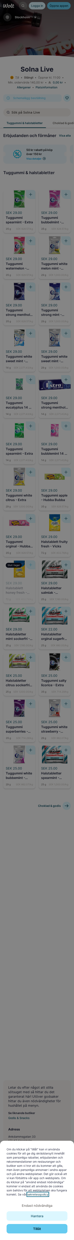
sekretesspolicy (37, 1194)
